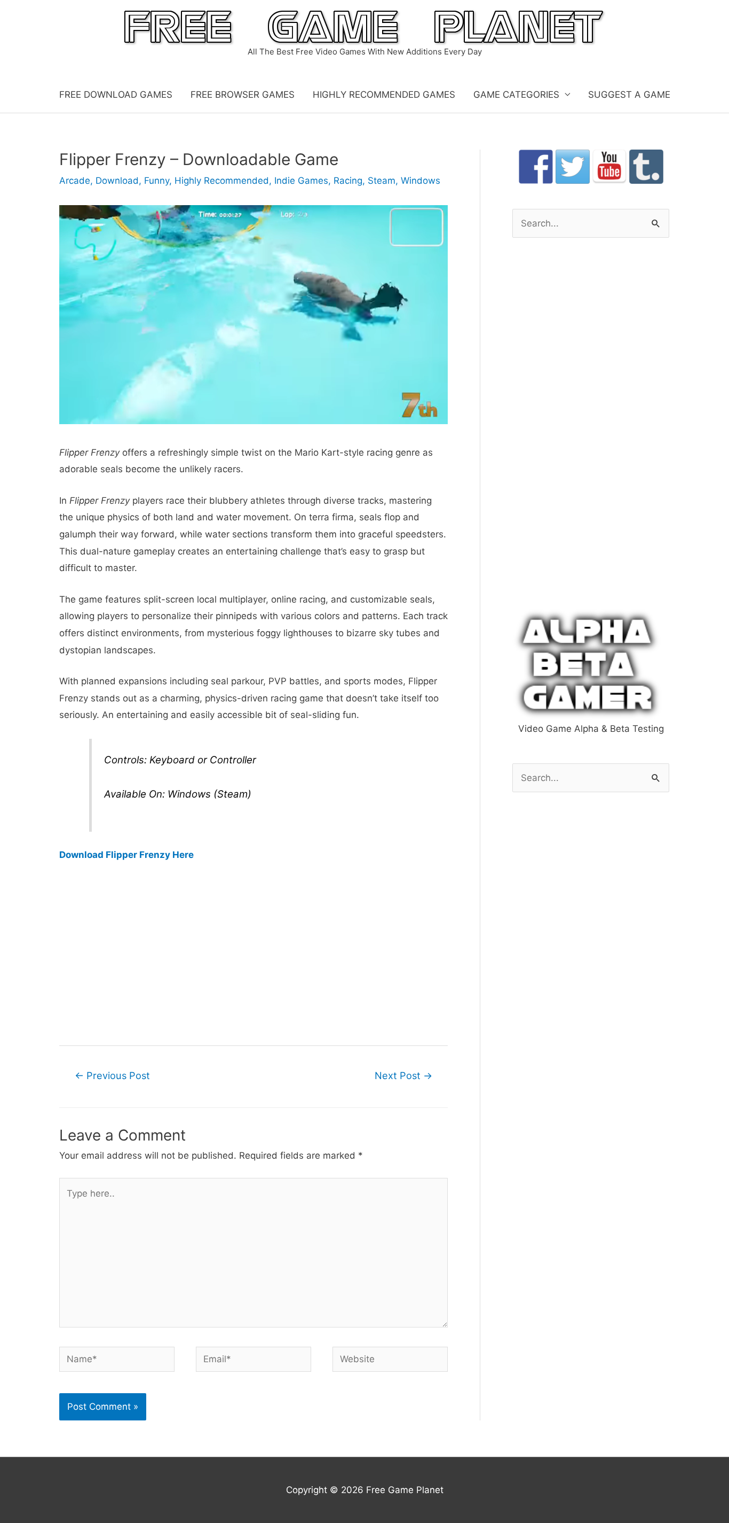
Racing (348, 180)
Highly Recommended (222, 180)
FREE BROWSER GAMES (243, 94)
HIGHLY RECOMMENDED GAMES (384, 94)
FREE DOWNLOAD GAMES (115, 94)
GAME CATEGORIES (516, 94)
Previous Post (112, 1075)
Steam (381, 180)
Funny (156, 180)
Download (117, 180)
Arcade (74, 180)
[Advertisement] (253, 953)
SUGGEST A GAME (629, 94)
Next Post (403, 1075)
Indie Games (301, 180)
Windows (420, 180)
